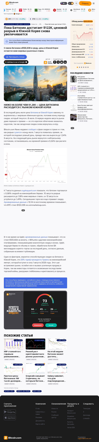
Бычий (51, 325)
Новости (34, 24)
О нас (38, 408)
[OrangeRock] (18, 14)
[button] (26, 62)
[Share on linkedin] (65, 62)
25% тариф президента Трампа (35, 259)
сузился (17, 132)
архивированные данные (36, 237)
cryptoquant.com (29, 185)
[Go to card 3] (81, 67)
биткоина (34, 112)
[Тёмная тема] (71, 3)
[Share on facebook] (54, 62)
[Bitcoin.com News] (12, 3)
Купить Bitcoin (88, 23)
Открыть (85, 3)
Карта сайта (40, 424)
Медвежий (38, 325)
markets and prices (23, 391)
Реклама (39, 417)
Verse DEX (71, 427)
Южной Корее (47, 112)
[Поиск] (76, 3)
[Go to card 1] (77, 67)
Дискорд (86, 415)
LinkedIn (86, 418)
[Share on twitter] (58, 62)
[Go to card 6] (88, 67)
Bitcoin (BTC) (9, 391)
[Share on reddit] (61, 62)
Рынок (53, 412)
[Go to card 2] (79, 67)
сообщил (32, 129)
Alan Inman (50, 62)
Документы (40, 421)
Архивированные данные (15, 202)
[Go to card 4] (83, 67)
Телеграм (86, 408)
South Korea (37, 391)
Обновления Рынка (41, 24)
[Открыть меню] (93, 3)
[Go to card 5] (85, 67)
